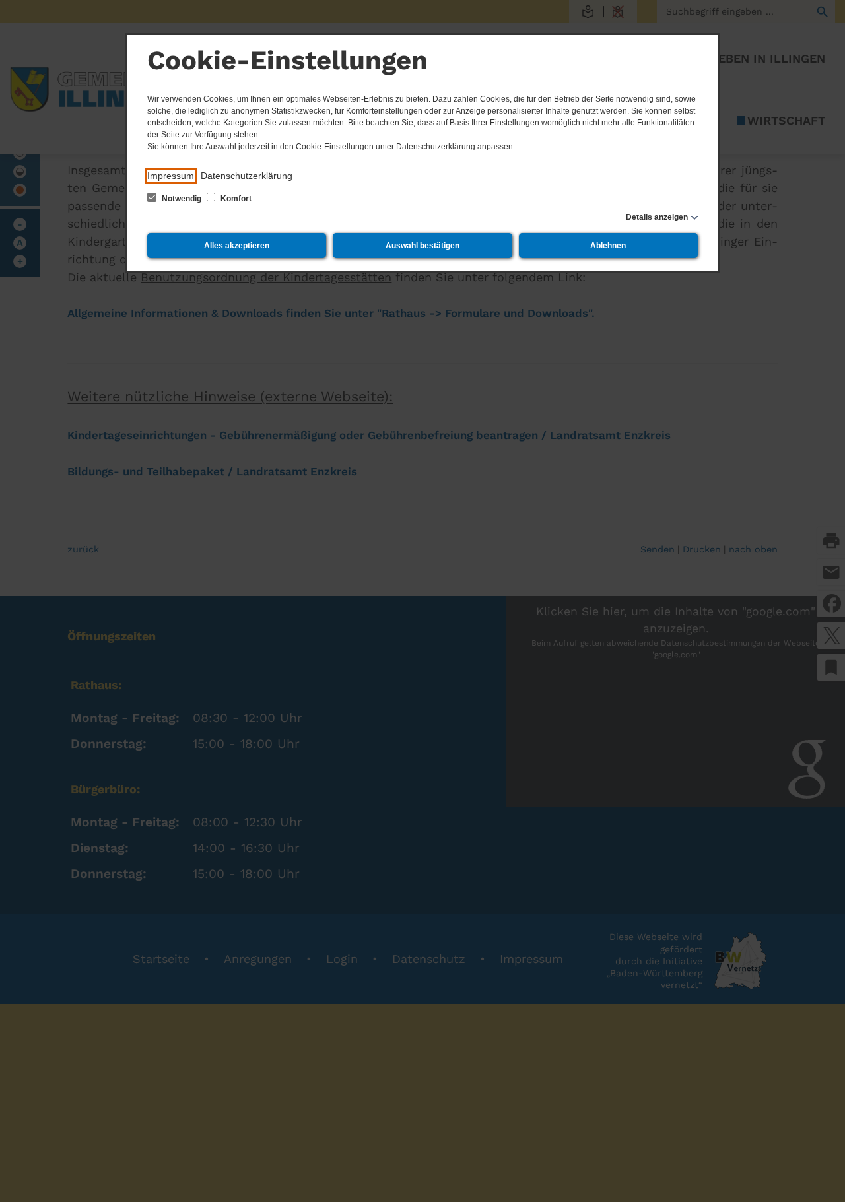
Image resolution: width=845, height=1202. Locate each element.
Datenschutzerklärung (246, 175)
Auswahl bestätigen (422, 245)
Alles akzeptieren (236, 245)
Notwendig (181, 198)
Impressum (170, 175)
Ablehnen (608, 245)
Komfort (235, 198)
